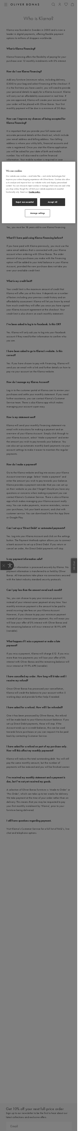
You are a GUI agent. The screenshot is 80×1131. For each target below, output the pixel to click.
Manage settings (37, 213)
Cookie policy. (34, 192)
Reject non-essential (25, 202)
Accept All (52, 202)
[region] (38, 192)
